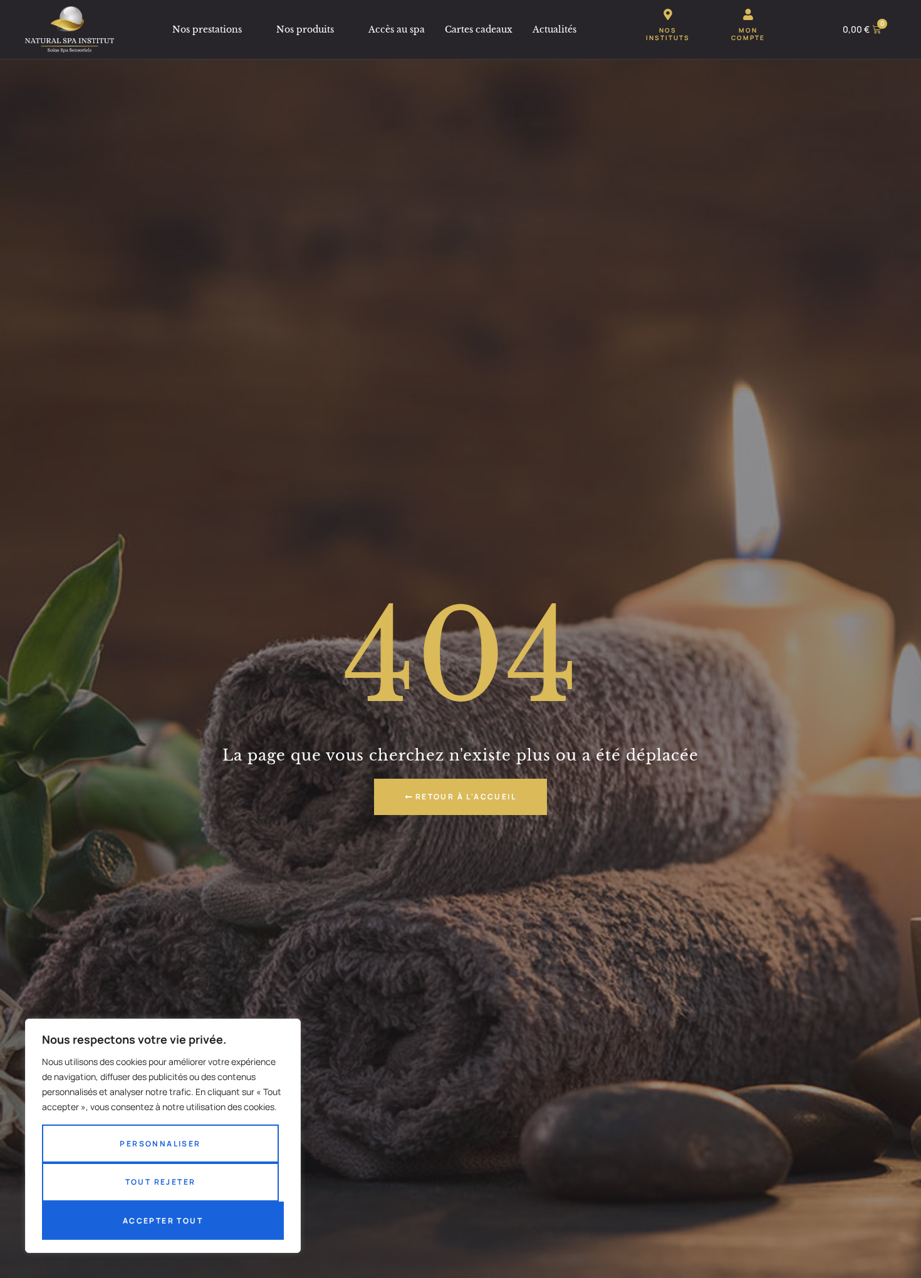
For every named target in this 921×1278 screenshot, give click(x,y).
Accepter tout (163, 1220)
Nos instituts (668, 34)
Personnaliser (160, 1143)
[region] (163, 1136)
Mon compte (748, 34)
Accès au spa (396, 29)
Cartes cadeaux (479, 29)
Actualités (554, 29)
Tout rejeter (160, 1182)
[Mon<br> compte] (748, 14)
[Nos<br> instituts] (668, 14)
